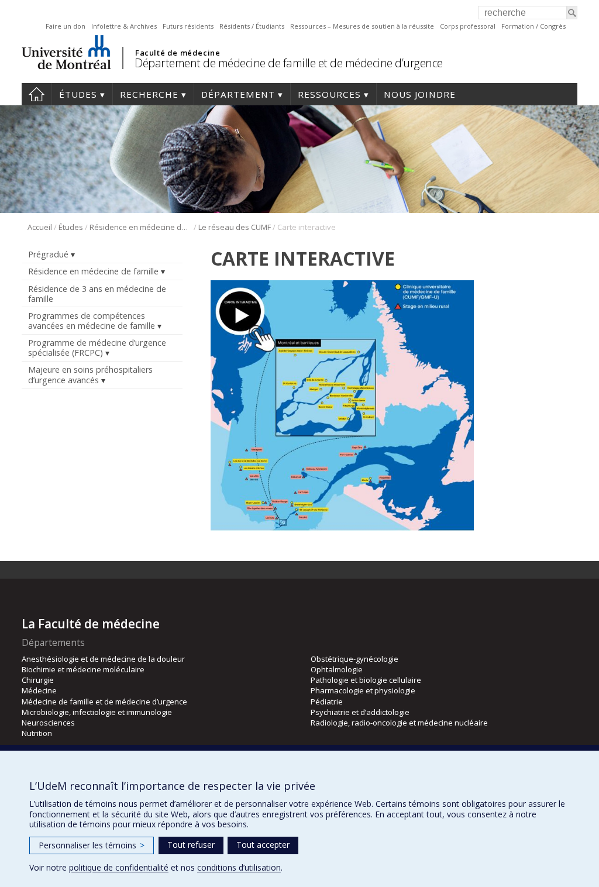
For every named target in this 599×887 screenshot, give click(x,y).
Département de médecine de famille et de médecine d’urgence (289, 63)
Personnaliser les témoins (91, 845)
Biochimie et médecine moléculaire (83, 669)
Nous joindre (420, 94)
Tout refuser (191, 844)
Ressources (329, 94)
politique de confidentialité (118, 867)
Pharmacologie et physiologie (363, 690)
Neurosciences (48, 722)
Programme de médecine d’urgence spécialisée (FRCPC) (97, 347)
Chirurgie (38, 680)
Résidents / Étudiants (251, 26)
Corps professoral (467, 26)
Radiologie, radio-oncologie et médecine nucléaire (399, 722)
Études (78, 94)
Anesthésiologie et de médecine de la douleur (103, 659)
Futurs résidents (188, 26)
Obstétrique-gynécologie (354, 659)
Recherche (149, 94)
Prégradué (48, 254)
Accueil (36, 94)
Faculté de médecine (177, 52)
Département (238, 94)
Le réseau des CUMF (234, 227)
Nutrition (37, 733)
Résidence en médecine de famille (140, 227)
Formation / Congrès (533, 26)
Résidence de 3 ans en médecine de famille (97, 293)
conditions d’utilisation (239, 867)
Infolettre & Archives (124, 26)
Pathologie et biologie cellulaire (366, 680)
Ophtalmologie (337, 669)
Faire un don (65, 26)
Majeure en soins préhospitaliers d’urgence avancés (90, 374)
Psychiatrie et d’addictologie (360, 712)
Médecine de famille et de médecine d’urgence (104, 701)
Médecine (39, 690)
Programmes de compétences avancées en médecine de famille (91, 320)
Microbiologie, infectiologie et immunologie (97, 712)
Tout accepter (263, 844)
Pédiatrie (327, 701)
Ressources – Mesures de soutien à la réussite (362, 26)
